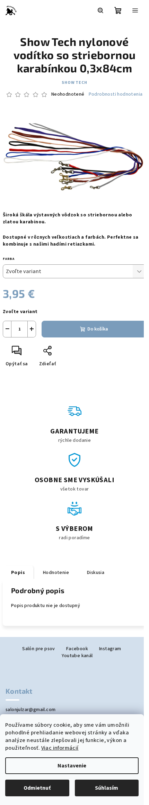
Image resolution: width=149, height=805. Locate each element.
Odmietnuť (37, 788)
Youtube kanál (77, 655)
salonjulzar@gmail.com (30, 709)
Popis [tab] (18, 572)
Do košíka (97, 329)
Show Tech (74, 83)
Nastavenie (72, 766)
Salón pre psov (38, 648)
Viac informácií (60, 748)
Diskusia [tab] (95, 572)
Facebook (77, 648)
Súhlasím (106, 788)
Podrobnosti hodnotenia (116, 94)
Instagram (110, 648)
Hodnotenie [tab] (56, 572)
